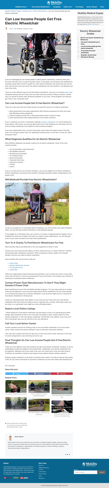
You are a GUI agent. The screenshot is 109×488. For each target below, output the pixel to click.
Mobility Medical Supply (13, 11)
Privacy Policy (42, 474)
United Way (13, 270)
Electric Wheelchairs (40, 11)
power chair (68, 92)
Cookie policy (42, 471)
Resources (41, 478)
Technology (79, 7)
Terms (40, 476)
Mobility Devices (20, 7)
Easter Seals (13, 263)
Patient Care (68, 7)
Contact (41, 469)
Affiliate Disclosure (44, 467)
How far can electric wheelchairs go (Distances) (91, 38)
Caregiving (56, 7)
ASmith (11, 28)
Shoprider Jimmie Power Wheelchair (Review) (88, 56)
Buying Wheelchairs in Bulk (14, 427)
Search (76, 469)
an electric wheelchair (48, 122)
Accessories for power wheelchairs (17, 425)
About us (41, 465)
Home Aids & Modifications (41, 7)
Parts (102, 7)
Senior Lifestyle (92, 7)
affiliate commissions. (93, 24)
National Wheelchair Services (19, 265)
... (67, 452)
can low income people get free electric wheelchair (91, 47)
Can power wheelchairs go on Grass (90, 43)
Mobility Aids (27, 11)
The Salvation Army (16, 267)
